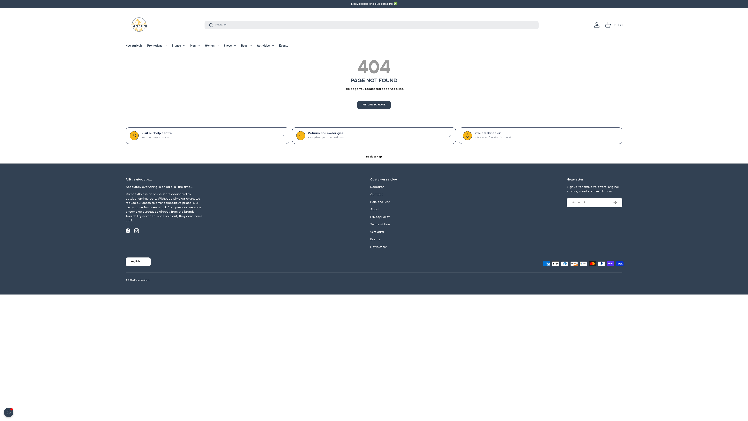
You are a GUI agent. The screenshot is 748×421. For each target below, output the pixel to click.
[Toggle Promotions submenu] (165, 45)
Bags (244, 45)
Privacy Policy (380, 217)
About (374, 209)
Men (193, 45)
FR (615, 25)
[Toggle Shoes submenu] (235, 45)
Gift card (377, 232)
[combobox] (371, 25)
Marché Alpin (141, 280)
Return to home (374, 104)
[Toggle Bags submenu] (250, 45)
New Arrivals (134, 45)
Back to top (374, 157)
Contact (376, 194)
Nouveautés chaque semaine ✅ (374, 4)
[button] (607, 25)
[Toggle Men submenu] (198, 45)
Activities (263, 45)
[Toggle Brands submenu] (184, 45)
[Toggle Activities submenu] (273, 45)
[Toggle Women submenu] (217, 45)
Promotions (154, 45)
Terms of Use (380, 224)
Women (209, 45)
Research (377, 187)
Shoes (228, 45)
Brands (176, 45)
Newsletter (378, 247)
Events (283, 45)
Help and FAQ (380, 202)
